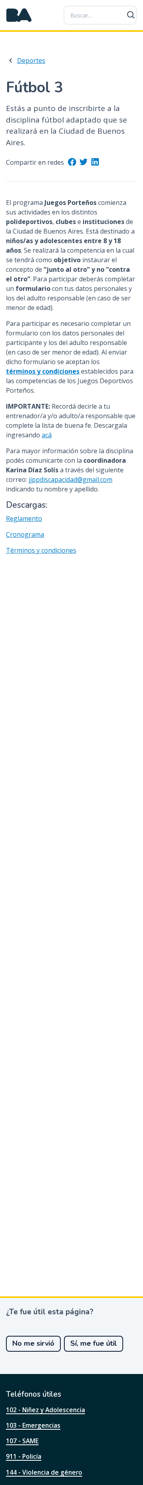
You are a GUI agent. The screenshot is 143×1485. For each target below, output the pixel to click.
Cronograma (25, 534)
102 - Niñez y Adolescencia (45, 1409)
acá (47, 435)
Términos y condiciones (41, 550)
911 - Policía (23, 1456)
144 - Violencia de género (44, 1472)
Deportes (31, 60)
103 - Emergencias (33, 1425)
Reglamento (24, 518)
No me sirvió (33, 1343)
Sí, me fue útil (93, 1343)
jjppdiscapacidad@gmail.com (70, 479)
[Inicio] (19, 15)
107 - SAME (22, 1440)
